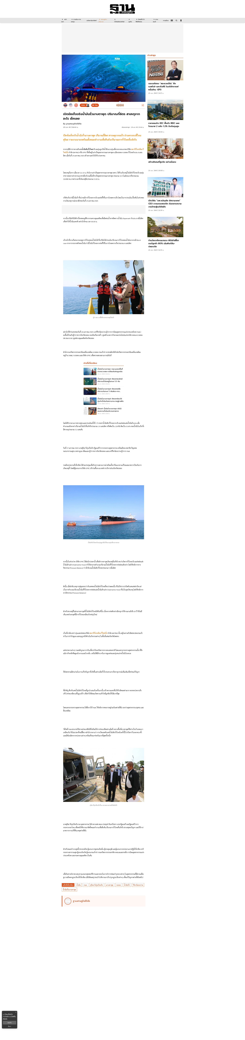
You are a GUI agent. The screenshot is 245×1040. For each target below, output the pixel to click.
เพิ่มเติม (5, 1019)
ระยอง (118, 885)
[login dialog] (181, 20)
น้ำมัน (78, 885)
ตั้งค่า (9, 1026)
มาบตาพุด (109, 885)
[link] (165, 79)
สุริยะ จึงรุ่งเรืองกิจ (96, 885)
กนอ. (85, 885)
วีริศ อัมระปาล (138, 885)
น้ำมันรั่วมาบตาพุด (69, 889)
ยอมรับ (10, 1022)
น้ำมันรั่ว (127, 885)
